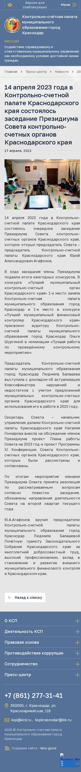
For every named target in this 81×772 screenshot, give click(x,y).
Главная (11, 71)
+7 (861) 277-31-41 (33, 695)
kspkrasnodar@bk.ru (53, 720)
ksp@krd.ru (21, 720)
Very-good (48, 748)
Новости (62, 71)
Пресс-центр (36, 71)
